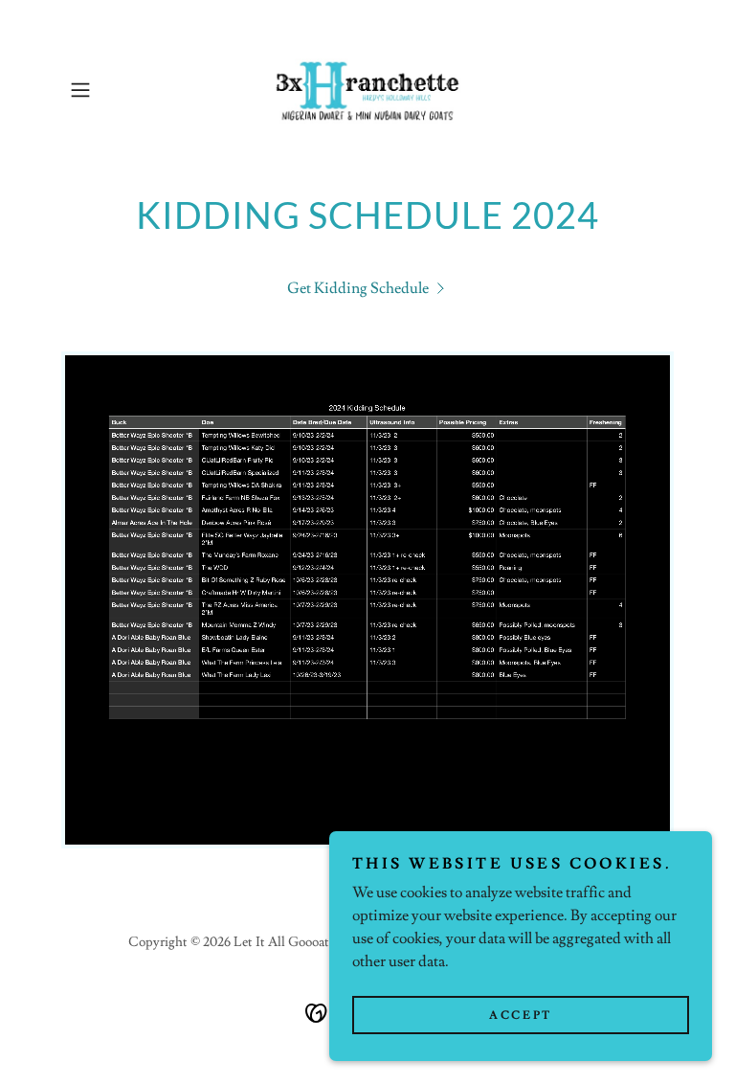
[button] (107, 90)
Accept (520, 1015)
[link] (367, 90)
